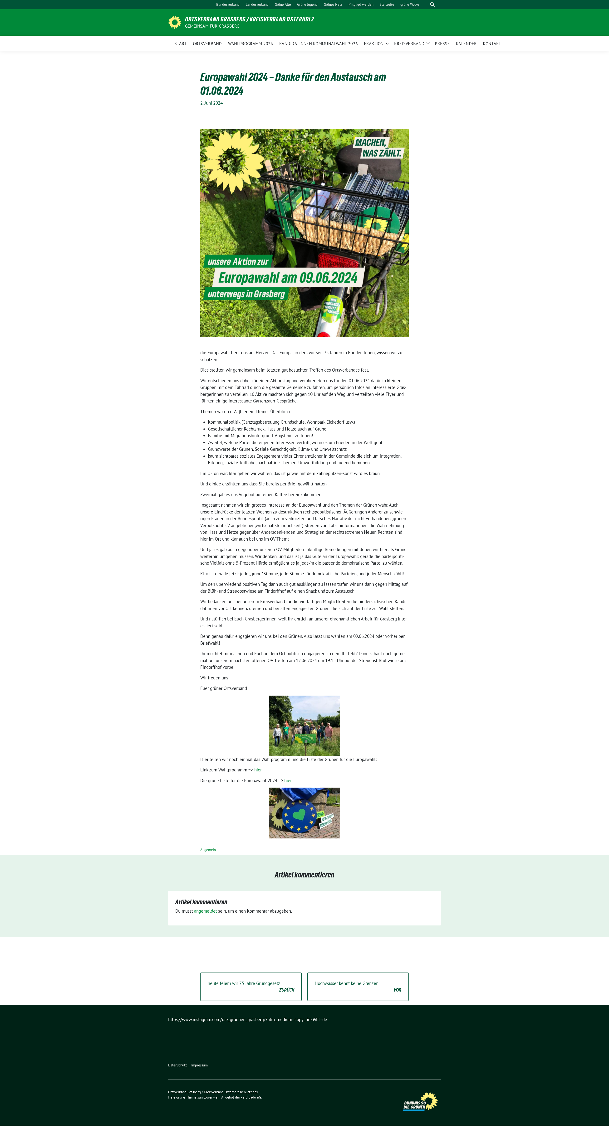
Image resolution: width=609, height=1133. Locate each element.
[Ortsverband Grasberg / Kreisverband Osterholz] (174, 22)
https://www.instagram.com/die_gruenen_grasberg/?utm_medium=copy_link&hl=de (247, 1019)
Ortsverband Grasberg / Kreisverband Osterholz (249, 19)
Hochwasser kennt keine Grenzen (358, 986)
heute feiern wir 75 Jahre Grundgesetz (251, 986)
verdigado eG (251, 1097)
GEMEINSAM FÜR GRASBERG (212, 26)
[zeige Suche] (432, 4)
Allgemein (208, 849)
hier (258, 770)
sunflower (204, 1097)
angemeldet (205, 911)
